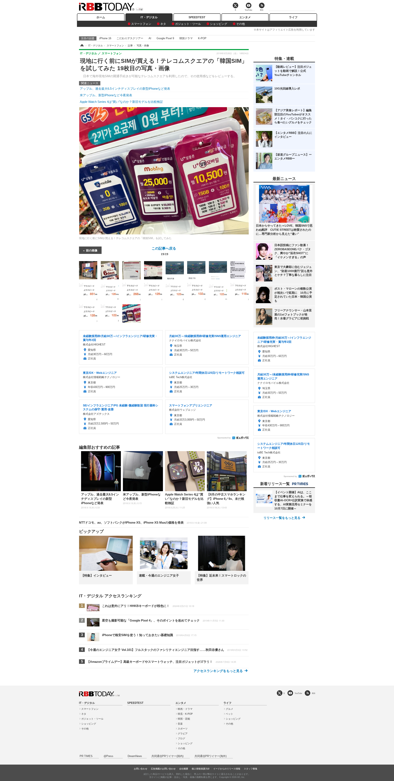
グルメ (229, 709)
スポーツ (183, 728)
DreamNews (135, 756)
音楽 (180, 723)
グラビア (183, 733)
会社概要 (183, 768)
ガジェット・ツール (188, 23)
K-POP (202, 38)
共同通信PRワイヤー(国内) (167, 756)
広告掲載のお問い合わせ (163, 768)
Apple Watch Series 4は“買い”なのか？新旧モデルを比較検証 (121, 101)
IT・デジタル (149, 17)
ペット (229, 713)
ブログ (181, 738)
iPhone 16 (105, 38)
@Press (108, 756)
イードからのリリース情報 (226, 768)
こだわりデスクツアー (130, 38)
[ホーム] (81, 45)
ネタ (163, 23)
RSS (313, 693)
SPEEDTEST (197, 17)
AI (150, 38)
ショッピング (218, 23)
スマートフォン (141, 23)
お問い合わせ (140, 768)
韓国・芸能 (184, 718)
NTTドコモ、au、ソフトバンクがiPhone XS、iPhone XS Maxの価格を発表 (143, 522)
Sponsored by (224, 438)
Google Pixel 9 (165, 38)
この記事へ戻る (164, 250)
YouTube (298, 693)
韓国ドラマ (186, 38)
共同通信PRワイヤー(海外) (211, 756)
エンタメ (245, 17)
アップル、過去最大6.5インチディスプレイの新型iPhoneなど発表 (125, 88)
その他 (240, 23)
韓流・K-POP (185, 713)
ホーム (100, 17)
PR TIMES (86, 756)
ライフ (293, 17)
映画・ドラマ (185, 709)
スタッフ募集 (250, 768)
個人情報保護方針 (201, 768)
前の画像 (91, 250)
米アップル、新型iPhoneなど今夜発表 (106, 95)
